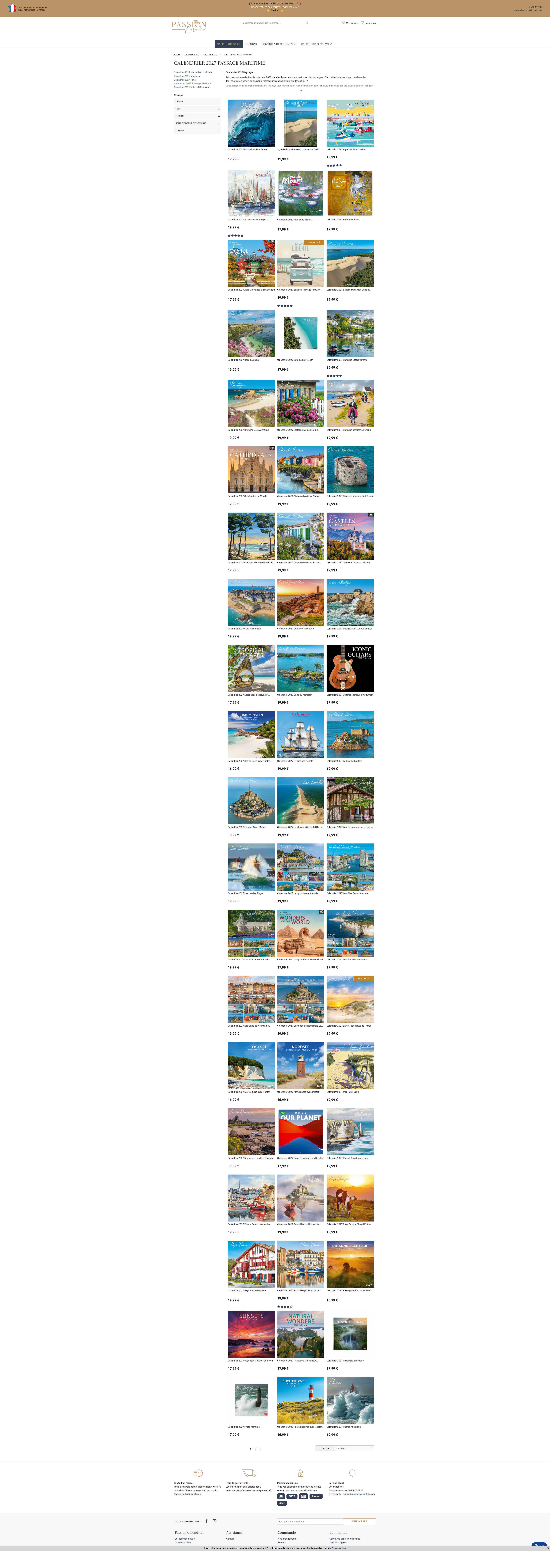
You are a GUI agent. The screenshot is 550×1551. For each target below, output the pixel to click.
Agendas (251, 44)
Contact (230, 1538)
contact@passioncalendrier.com (528, 10)
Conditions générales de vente (344, 1538)
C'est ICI (275, 10)
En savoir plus (339, 1548)
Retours (282, 1542)
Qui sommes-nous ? (185, 1538)
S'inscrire (359, 1521)
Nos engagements (287, 1538)
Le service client (183, 1542)
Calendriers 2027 (228, 44)
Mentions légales (338, 1542)
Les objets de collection (278, 44)
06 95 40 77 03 (536, 7)
